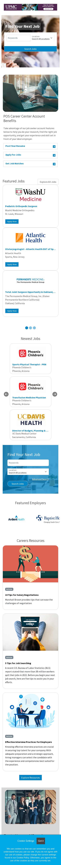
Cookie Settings (25, 841)
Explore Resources (30, 777)
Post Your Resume (15, 145)
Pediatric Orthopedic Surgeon (21, 206)
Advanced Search (13, 57)
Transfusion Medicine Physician (29, 397)
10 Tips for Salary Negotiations (22, 594)
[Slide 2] (30, 327)
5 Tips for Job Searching (18, 663)
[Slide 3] (34, 327)
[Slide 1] (26, 327)
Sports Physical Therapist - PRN (29, 364)
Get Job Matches (14, 163)
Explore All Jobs (48, 181)
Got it (41, 841)
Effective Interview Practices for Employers (28, 741)
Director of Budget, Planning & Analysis (33, 430)
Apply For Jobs (13, 154)
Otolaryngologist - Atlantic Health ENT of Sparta (31, 249)
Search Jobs (30, 48)
